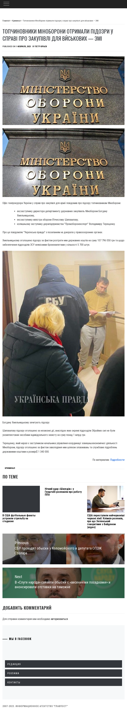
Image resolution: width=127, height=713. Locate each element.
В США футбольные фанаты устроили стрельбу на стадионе (19, 518)
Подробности (117, 459)
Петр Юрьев (41, 46)
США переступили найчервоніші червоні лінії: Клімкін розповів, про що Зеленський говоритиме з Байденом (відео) (106, 521)
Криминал (10, 468)
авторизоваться (59, 619)
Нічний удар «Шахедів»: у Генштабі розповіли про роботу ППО (63, 491)
